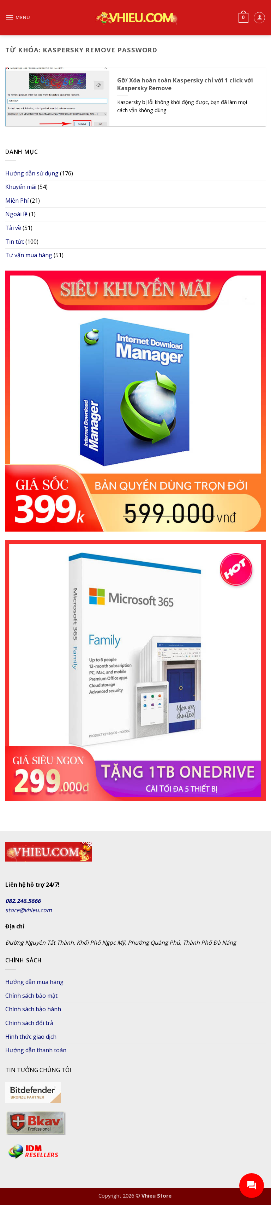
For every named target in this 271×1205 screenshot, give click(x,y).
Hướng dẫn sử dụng (32, 173)
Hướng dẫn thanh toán (35, 1050)
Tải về (13, 228)
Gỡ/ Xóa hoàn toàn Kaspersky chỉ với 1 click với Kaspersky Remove (185, 84)
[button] (17, 17)
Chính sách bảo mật (31, 996)
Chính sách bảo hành (33, 1009)
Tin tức (14, 241)
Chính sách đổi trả (29, 1023)
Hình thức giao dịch (30, 1037)
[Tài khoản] (259, 17)
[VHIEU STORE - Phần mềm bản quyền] (136, 18)
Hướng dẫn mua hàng (34, 982)
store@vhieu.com (28, 910)
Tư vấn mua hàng (28, 255)
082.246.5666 (23, 901)
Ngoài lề (16, 214)
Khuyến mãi (20, 187)
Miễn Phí (17, 200)
